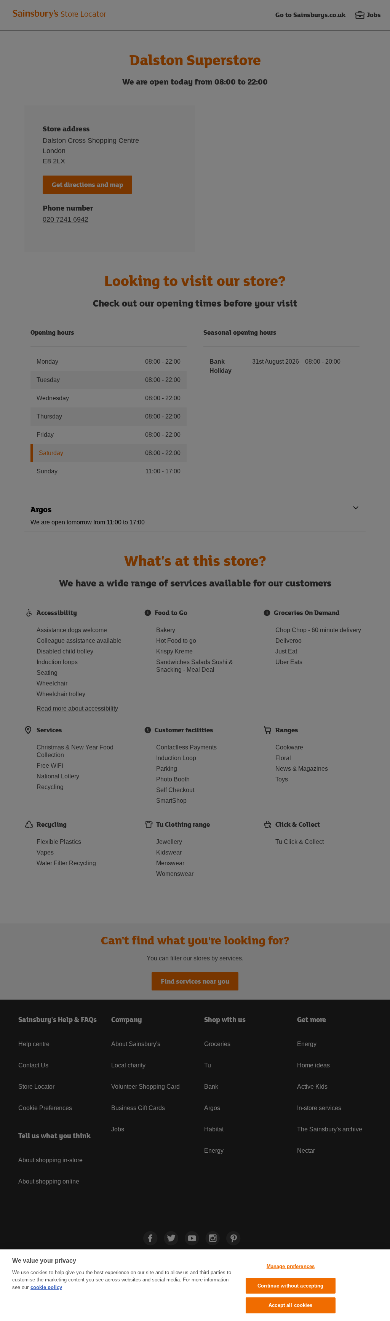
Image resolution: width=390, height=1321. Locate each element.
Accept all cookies (290, 1305)
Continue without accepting (290, 1286)
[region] (195, 1285)
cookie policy (46, 1287)
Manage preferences (291, 1266)
